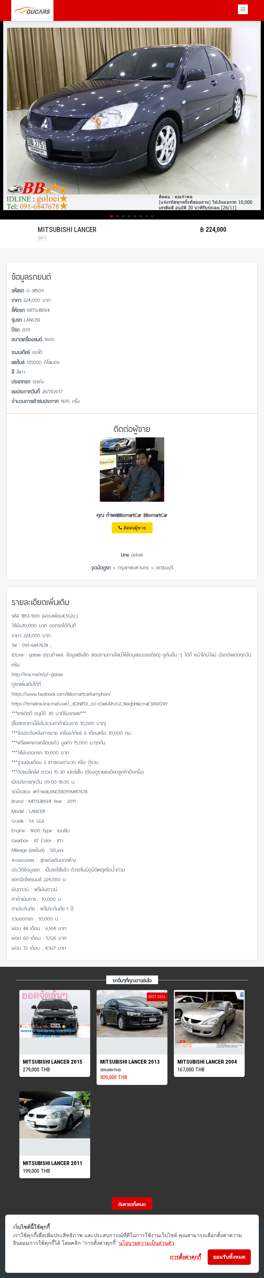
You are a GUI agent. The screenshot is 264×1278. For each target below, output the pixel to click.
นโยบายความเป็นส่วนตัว (146, 1243)
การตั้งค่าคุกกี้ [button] (185, 1257)
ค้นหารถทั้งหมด (132, 1203)
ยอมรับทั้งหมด (229, 1257)
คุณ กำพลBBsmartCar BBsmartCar (132, 514)
